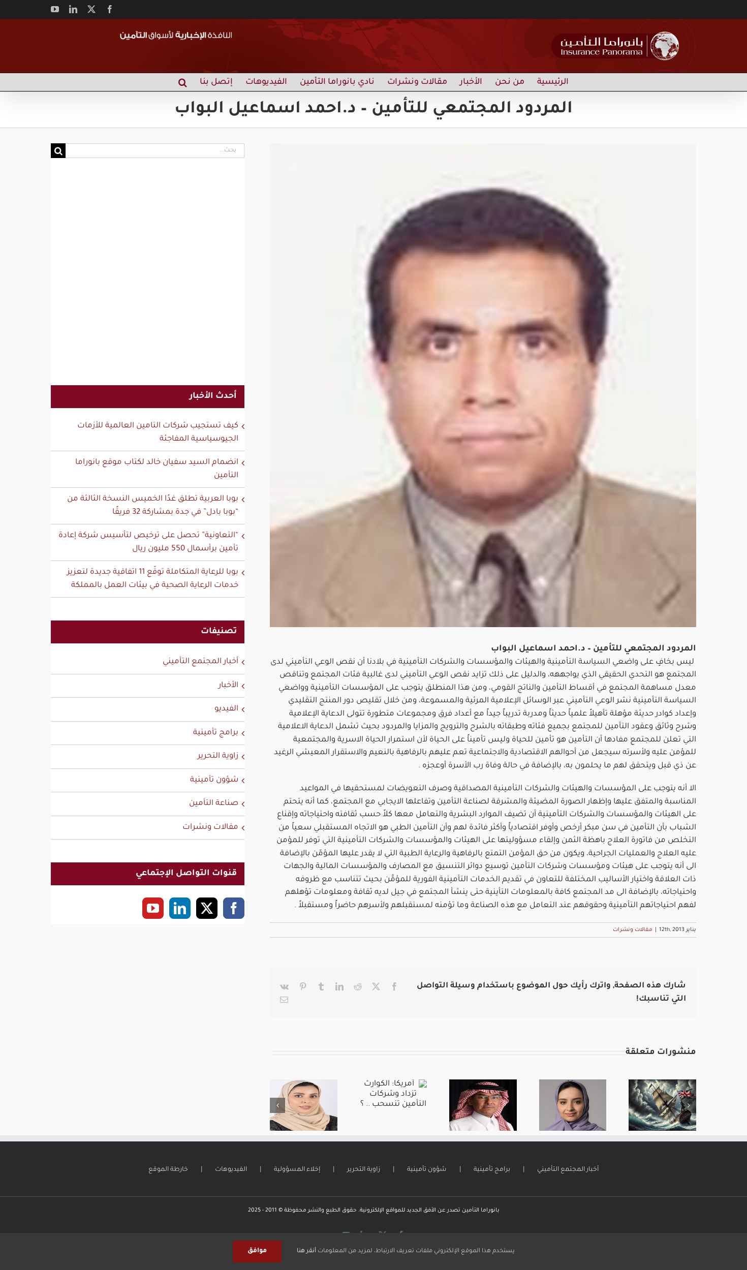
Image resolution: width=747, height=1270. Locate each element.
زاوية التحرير (218, 756)
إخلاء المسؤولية (297, 1169)
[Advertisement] (147, 278)
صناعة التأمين (213, 803)
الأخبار (228, 686)
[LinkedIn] (180, 908)
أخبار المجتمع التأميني (200, 662)
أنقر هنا (306, 1251)
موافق (257, 1251)
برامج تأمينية (215, 733)
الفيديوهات (231, 1169)
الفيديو (226, 709)
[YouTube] (153, 908)
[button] (182, 82)
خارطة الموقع (168, 1169)
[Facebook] (233, 908)
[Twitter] (206, 908)
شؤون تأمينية (214, 780)
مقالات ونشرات (632, 930)
